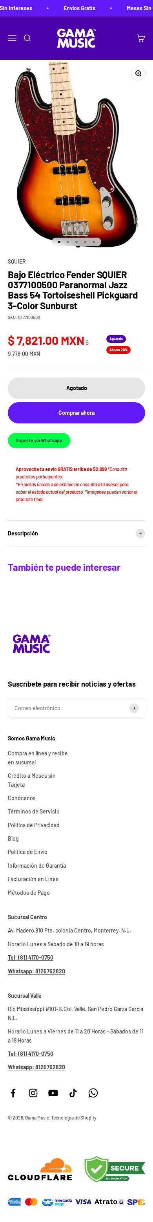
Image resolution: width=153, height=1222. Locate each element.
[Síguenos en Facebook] (13, 1093)
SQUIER (17, 261)
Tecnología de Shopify (74, 1117)
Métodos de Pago (29, 892)
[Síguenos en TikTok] (73, 1093)
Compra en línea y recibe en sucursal (38, 757)
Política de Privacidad (34, 825)
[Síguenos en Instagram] (33, 1093)
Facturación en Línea (33, 879)
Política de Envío (27, 851)
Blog (13, 838)
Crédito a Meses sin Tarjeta (32, 780)
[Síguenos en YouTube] (53, 1093)
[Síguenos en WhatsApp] (93, 1093)
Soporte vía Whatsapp (39, 440)
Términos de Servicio (34, 811)
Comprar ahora (76, 412)
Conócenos (22, 798)
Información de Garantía (37, 865)
